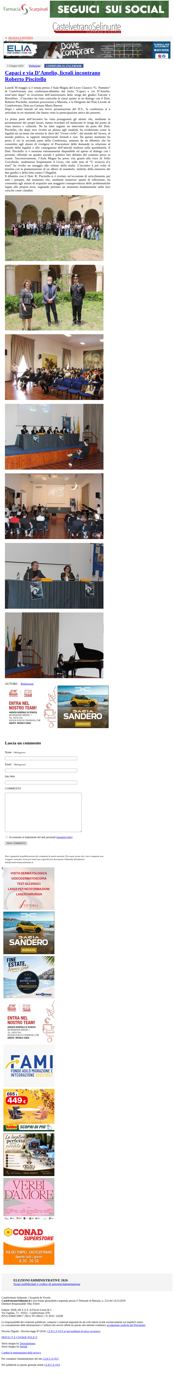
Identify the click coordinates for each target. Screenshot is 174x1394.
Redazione (34, 65)
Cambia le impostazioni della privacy (21, 1352)
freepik (23, 1346)
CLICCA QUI (50, 1358)
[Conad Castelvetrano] (28, 1263)
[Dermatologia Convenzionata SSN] (28, 908)
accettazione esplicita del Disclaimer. (126, 1325)
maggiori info (64, 837)
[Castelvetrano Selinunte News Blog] (87, 32)
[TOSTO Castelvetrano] (29, 1175)
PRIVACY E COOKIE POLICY (20, 1337)
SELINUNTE (16, 40)
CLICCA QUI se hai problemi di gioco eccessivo (73, 1331)
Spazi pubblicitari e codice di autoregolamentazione (46, 1284)
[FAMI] (28, 1086)
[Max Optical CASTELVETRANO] (28, 997)
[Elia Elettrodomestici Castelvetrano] (87, 57)
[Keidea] (28, 1130)
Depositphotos (27, 1343)
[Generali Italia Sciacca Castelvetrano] (30, 727)
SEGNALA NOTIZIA (20, 37)
